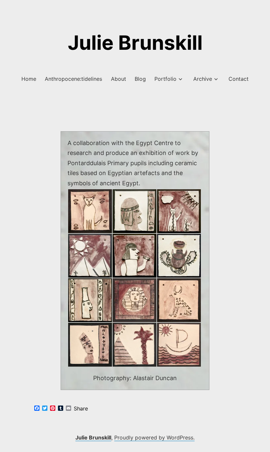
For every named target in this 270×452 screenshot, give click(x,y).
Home (28, 78)
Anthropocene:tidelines (73, 78)
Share (81, 408)
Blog (140, 78)
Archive (202, 78)
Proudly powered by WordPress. (154, 437)
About (118, 78)
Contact (239, 78)
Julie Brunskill (135, 42)
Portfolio (165, 78)
